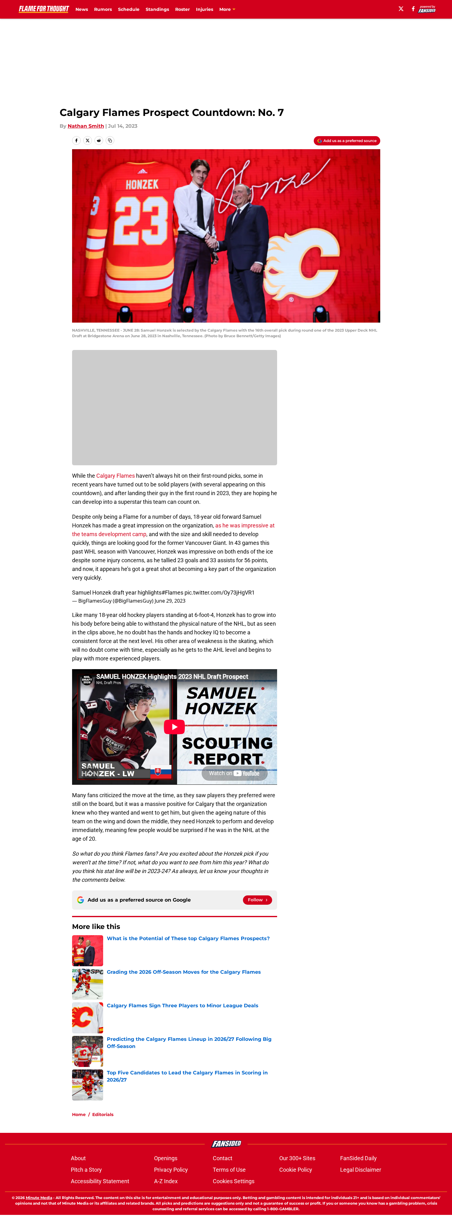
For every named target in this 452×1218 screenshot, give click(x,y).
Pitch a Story (86, 1169)
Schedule (128, 9)
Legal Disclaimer (360, 1169)
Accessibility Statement (100, 1181)
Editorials (102, 1114)
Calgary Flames (115, 475)
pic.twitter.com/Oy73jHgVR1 (220, 592)
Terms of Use (229, 1169)
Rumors (103, 9)
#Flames (172, 592)
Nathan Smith (86, 126)
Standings (157, 9)
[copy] (110, 140)
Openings (165, 1158)
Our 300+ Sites (297, 1158)
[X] (401, 8)
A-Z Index (166, 1181)
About (78, 1158)
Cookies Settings (233, 1181)
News (81, 9)
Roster (182, 9)
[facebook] (413, 8)
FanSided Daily (358, 1158)
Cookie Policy (295, 1169)
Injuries (204, 9)
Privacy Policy (171, 1169)
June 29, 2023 (170, 600)
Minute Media (39, 1197)
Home (79, 1114)
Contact (222, 1158)
